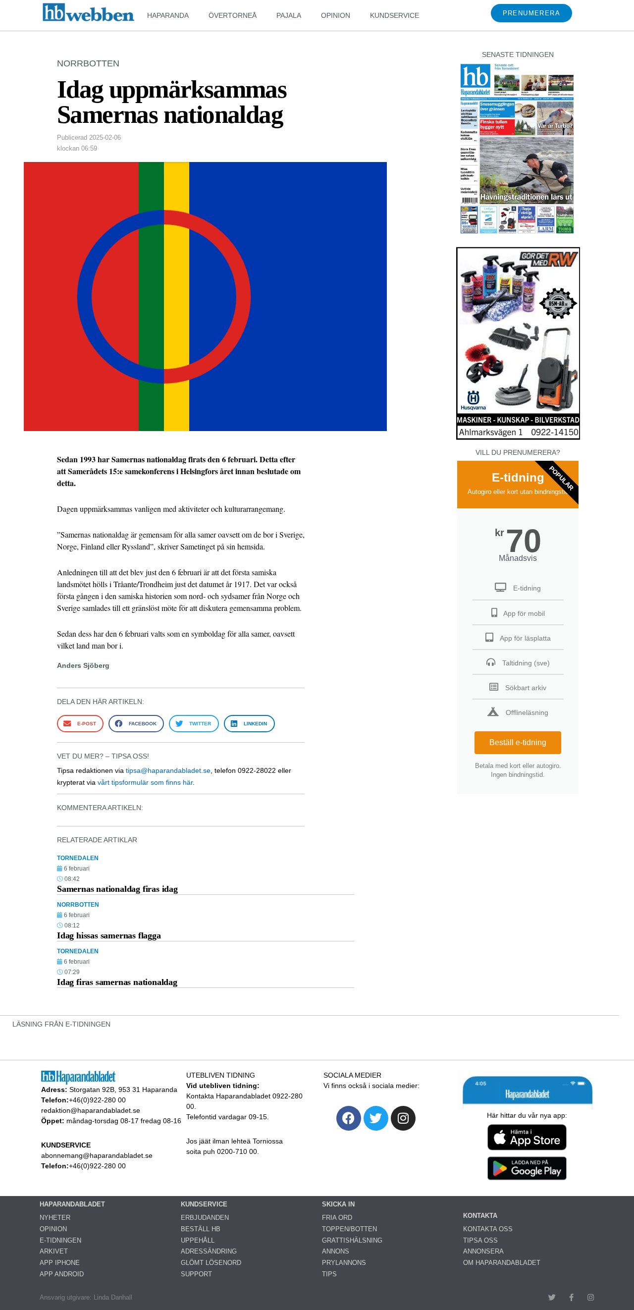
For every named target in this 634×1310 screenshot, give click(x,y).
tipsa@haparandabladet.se (168, 770)
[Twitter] (376, 1118)
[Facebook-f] (571, 1297)
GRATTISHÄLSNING (352, 1240)
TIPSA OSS (480, 1240)
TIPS (329, 1274)
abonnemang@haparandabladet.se (97, 1155)
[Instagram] (403, 1118)
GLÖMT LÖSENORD (211, 1262)
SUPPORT (196, 1274)
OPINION (335, 15)
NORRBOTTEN (88, 63)
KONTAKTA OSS (488, 1229)
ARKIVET (54, 1251)
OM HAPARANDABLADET (501, 1262)
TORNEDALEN (78, 858)
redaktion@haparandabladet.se (90, 1110)
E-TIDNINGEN (60, 1240)
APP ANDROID (62, 1274)
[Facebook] (348, 1118)
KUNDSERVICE (394, 15)
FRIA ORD (337, 1217)
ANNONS (335, 1251)
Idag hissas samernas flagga (109, 935)
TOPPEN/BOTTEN (349, 1229)
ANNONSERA (483, 1251)
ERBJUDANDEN (205, 1217)
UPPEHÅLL (197, 1240)
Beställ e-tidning (517, 742)
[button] (80, 723)
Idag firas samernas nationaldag (117, 982)
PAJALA (288, 15)
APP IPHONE (60, 1262)
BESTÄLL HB (200, 1229)
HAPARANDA (168, 15)
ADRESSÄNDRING (209, 1251)
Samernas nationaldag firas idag (117, 889)
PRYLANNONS (344, 1262)
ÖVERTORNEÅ (233, 15)
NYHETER (55, 1217)
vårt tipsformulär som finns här (145, 782)
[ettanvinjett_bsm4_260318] (518, 439)
